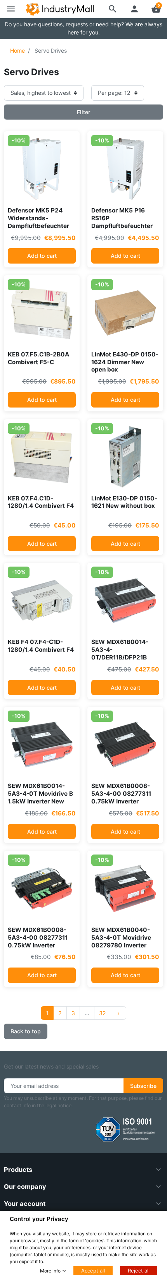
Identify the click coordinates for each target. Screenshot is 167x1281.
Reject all (139, 1270)
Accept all (93, 1270)
